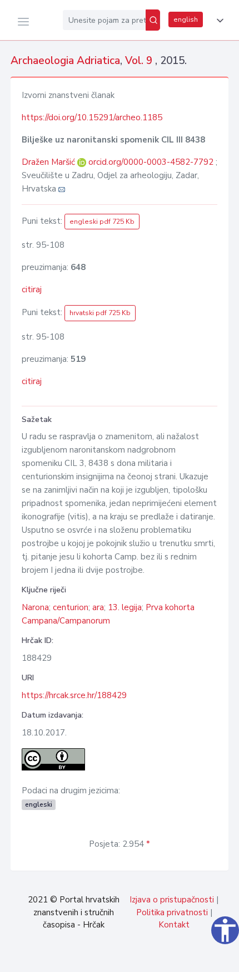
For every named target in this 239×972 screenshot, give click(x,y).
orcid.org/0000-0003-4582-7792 (150, 162)
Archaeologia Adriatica (65, 60)
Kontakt (174, 924)
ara (98, 607)
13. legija (125, 607)
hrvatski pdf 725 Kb (100, 312)
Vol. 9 (140, 60)
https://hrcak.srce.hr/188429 (74, 695)
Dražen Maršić (49, 162)
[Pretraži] (153, 20)
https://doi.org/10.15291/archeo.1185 (92, 117)
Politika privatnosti (172, 912)
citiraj (32, 289)
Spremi (155, 958)
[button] (217, 20)
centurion (70, 607)
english (185, 19)
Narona (35, 607)
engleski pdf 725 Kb (102, 221)
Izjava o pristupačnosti (172, 899)
